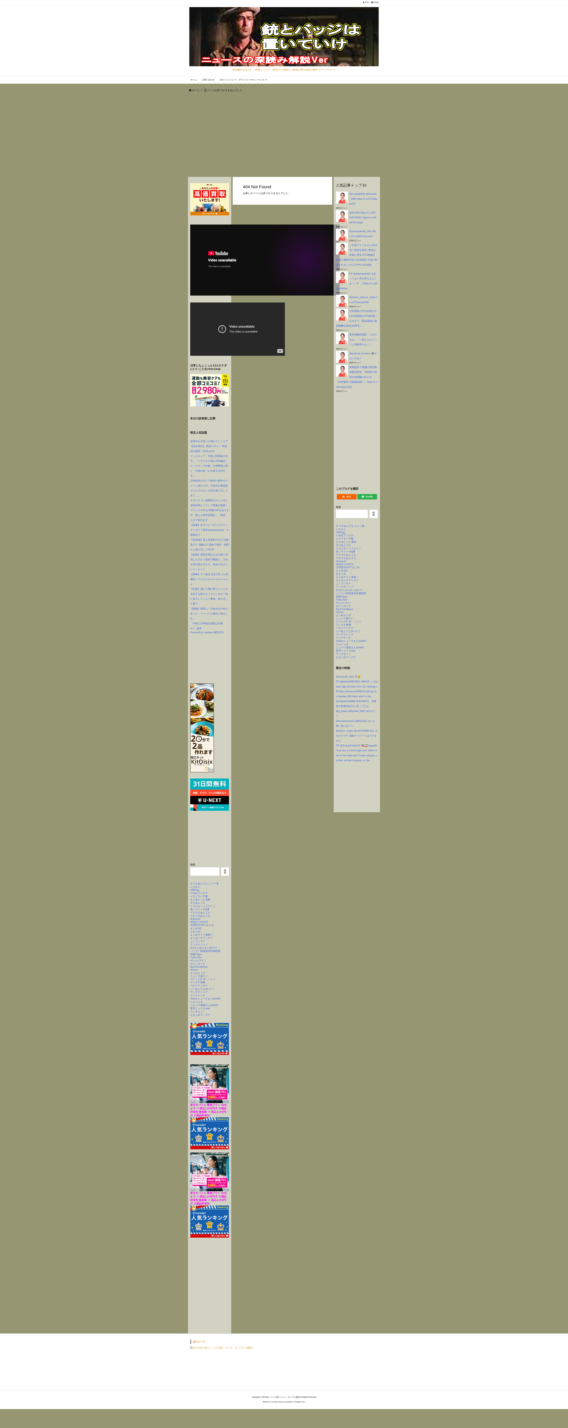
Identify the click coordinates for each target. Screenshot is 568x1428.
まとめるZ (196, 928)
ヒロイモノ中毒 (199, 896)
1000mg (194, 890)
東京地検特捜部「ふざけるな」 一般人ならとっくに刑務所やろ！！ (363, 339)
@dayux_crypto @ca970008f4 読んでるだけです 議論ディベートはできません (357, 735)
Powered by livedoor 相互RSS (207, 632)
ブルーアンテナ (199, 985)
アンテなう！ (197, 1011)
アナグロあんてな (200, 912)
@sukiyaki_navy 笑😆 (348, 676)
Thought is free (299, 1402)
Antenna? (195, 919)
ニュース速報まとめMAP (204, 1005)
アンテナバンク (199, 944)
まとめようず (197, 973)
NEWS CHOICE (199, 921)
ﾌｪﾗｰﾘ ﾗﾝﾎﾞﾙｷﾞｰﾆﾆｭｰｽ (202, 979)
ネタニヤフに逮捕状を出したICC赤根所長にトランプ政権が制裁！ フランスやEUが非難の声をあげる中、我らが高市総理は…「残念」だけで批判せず (210, 510)
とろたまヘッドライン (202, 906)
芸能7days (196, 954)
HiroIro (194, 969)
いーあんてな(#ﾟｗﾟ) (202, 989)
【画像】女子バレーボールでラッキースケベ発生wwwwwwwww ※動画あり (209, 530)
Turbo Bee (195, 957)
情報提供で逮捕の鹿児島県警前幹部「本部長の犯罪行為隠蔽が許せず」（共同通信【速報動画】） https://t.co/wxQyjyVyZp (356, 377)
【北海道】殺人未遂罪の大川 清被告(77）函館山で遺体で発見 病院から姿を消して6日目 (209, 544)
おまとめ (195, 931)
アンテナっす (197, 995)
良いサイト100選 (199, 909)
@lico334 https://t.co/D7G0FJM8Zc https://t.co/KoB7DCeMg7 (362, 217)
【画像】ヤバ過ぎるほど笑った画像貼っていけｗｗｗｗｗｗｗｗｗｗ (209, 579)
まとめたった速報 (200, 899)
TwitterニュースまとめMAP (205, 998)
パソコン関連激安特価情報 (205, 951)
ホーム (196, 90)
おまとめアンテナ (200, 1015)
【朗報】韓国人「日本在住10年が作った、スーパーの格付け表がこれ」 (209, 613)
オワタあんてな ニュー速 (204, 883)
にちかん (195, 886)
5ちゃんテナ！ (198, 960)
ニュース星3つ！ (199, 976)
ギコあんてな (197, 902)
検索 (192, 864)
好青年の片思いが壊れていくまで (209, 441)
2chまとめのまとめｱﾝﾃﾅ (203, 947)
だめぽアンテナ (199, 893)
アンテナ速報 (197, 982)
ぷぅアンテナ (197, 941)
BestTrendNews (199, 966)
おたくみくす (197, 963)
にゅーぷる (196, 1002)
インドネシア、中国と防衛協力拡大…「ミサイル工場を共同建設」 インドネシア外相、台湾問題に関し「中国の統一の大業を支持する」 (210, 466)
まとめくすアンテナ (201, 938)
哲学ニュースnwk (200, 1008)
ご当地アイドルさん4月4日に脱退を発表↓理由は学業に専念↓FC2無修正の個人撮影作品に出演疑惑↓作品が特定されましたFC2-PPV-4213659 (356, 255)
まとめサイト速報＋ (201, 934)
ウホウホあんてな (200, 915)
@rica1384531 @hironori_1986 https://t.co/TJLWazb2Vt (363, 199)
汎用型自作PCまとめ (202, 925)
